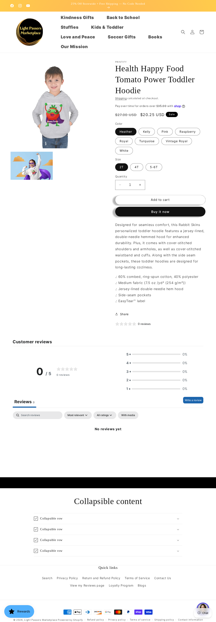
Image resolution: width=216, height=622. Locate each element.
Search (47, 578)
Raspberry (188, 131)
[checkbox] (128, 415)
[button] (183, 32)
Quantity (121, 176)
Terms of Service (137, 578)
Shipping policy (164, 619)
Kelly (146, 131)
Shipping (121, 98)
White (124, 150)
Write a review (193, 400)
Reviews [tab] (24, 401)
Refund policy (95, 619)
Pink (165, 131)
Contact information (190, 619)
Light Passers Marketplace (40, 619)
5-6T (154, 167)
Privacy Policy (67, 578)
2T (122, 167)
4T (137, 167)
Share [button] (124, 314)
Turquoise (147, 141)
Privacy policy (117, 619)
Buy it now (160, 212)
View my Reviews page (87, 585)
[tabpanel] (108, 443)
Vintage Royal (177, 141)
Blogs (142, 585)
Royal (124, 141)
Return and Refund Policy (101, 578)
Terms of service (140, 619)
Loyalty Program (121, 585)
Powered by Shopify (70, 619)
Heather (126, 131)
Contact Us (162, 578)
